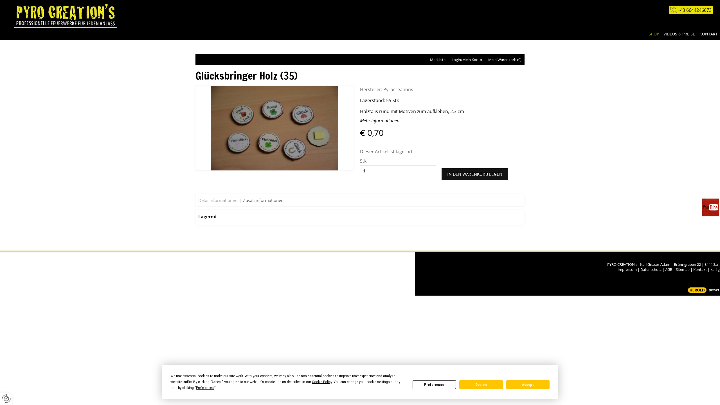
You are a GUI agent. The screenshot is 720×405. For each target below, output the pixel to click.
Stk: (364, 161)
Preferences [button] (205, 388)
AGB (668, 269)
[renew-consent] (6, 398)
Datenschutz (651, 269)
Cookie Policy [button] (322, 382)
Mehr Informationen (379, 121)
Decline (481, 385)
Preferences (434, 385)
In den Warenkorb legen (474, 174)
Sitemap (683, 269)
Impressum (627, 269)
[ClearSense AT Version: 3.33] (697, 290)
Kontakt (700, 269)
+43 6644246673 (695, 10)
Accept (528, 385)
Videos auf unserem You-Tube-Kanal (711, 207)
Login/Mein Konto (467, 59)
